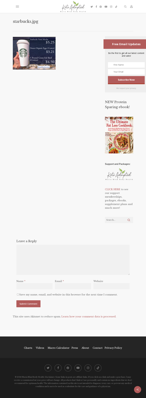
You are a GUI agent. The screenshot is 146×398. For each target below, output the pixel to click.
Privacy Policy (113, 347)
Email (59, 281)
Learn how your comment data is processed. (88, 316)
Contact (98, 347)
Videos (40, 347)
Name (20, 281)
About (85, 347)
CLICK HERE (112, 189)
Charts (28, 347)
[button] (17, 6)
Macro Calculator (58, 347)
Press (75, 347)
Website (98, 281)
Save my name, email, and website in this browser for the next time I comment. (68, 294)
